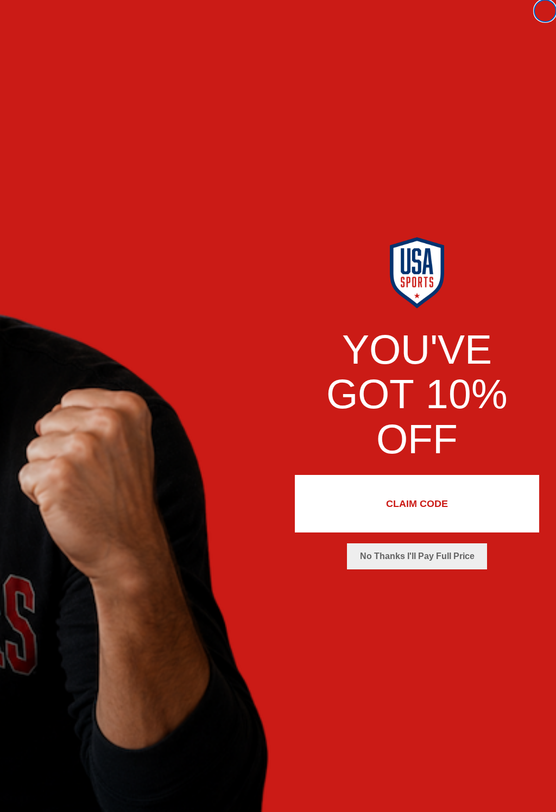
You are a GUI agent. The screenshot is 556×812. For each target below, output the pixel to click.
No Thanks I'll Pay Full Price (417, 556)
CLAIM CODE (417, 503)
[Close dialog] (545, 11)
